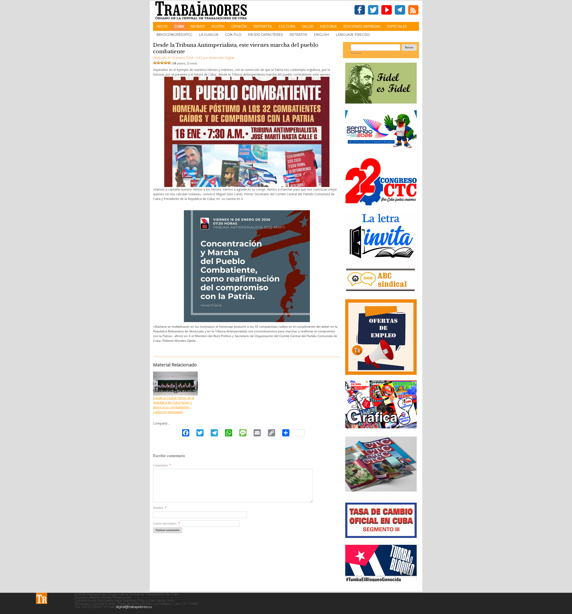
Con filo (233, 35)
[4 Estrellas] (165, 62)
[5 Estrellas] (169, 62)
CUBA (179, 26)
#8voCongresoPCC (174, 35)
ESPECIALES (397, 26)
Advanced (356, 53)
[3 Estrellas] (162, 62)
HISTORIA (328, 26)
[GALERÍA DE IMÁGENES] (381, 426)
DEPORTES (263, 26)
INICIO (162, 26)
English (321, 35)
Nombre (159, 508)
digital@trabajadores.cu (134, 607)
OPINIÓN (239, 26)
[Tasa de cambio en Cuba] (381, 536)
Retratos (298, 35)
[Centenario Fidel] (381, 102)
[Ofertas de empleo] (381, 337)
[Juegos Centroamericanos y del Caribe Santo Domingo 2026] (381, 149)
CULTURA (287, 26)
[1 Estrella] (155, 62)
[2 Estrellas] (158, 62)
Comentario (162, 465)
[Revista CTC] (381, 491)
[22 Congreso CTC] (381, 203)
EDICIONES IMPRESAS (361, 26)
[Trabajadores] (41, 598)
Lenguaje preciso (353, 35)
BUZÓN (218, 26)
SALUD (307, 26)
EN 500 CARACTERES (265, 35)
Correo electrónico (166, 523)
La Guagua (208, 35)
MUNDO (198, 26)
